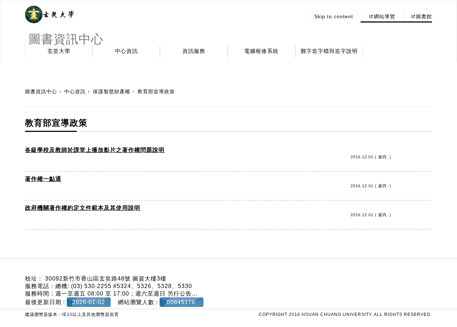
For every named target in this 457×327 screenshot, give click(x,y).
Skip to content (333, 16)
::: (295, 16)
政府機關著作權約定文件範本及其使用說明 (82, 208)
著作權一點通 (43, 179)
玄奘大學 (58, 51)
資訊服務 (193, 51)
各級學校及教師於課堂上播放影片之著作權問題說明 (95, 150)
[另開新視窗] (49, 15)
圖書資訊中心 (41, 91)
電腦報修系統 (261, 51)
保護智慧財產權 (111, 91)
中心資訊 (126, 51)
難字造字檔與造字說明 (329, 51)
